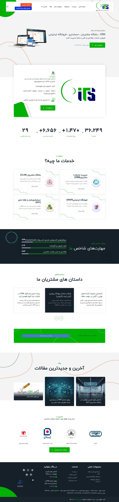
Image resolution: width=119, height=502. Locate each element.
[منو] (102, 6)
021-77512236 (85, 493)
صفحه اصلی (82, 6)
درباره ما (74, 6)
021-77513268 (93, 493)
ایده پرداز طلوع (77, 499)
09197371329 (70, 493)
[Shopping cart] (7, 7)
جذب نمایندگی (72, 480)
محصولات (66, 6)
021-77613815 (77, 493)
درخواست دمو (58, 6)
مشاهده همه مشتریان (61, 449)
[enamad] (20, 483)
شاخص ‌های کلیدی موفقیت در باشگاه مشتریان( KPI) (51, 474)
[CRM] (32, 470)
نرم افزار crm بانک (33, 397)
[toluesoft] (28, 470)
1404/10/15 (98, 396)
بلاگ (51, 6)
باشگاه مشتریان (26, 5)
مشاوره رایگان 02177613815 (23, 8)
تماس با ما (44, 6)
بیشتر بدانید (81, 188)
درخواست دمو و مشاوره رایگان (46, 335)
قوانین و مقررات (72, 477)
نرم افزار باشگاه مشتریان (93, 476)
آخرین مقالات (73, 474)
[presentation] (61, 318)
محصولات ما (49, 108)
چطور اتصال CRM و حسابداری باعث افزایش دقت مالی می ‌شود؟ (60, 402)
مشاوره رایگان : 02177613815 (81, 45)
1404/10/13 (36, 393)
